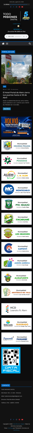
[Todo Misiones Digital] (3, 44)
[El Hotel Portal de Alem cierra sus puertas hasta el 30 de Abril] (16, 69)
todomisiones (15, 89)
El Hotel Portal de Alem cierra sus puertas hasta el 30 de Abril (16, 95)
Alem (5, 86)
